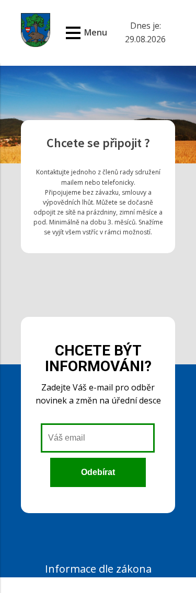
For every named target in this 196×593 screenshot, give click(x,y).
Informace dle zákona (98, 569)
